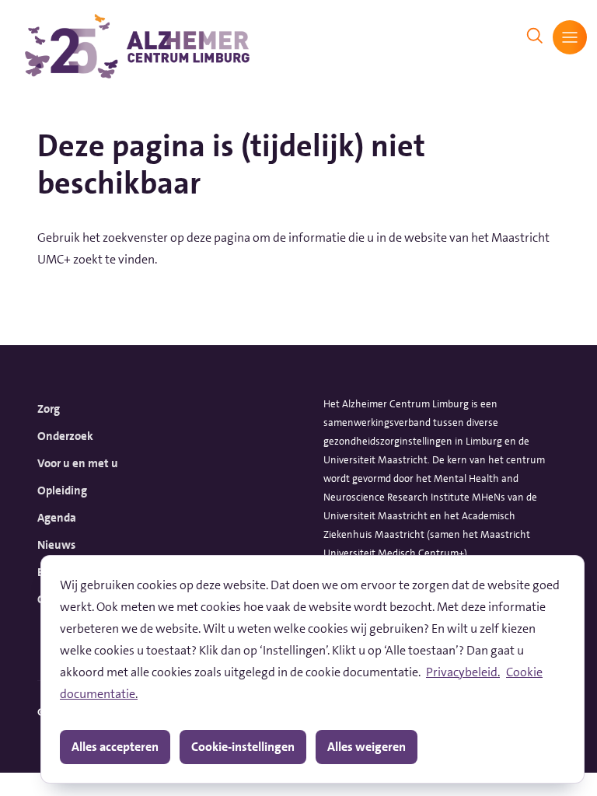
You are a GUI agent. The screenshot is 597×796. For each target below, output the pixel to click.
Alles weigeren (366, 746)
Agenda (56, 517)
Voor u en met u (77, 463)
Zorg (48, 409)
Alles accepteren (115, 746)
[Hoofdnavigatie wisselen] (570, 37)
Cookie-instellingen (243, 746)
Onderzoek (65, 436)
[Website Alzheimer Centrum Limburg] (137, 46)
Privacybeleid (462, 672)
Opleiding (62, 490)
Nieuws (56, 545)
